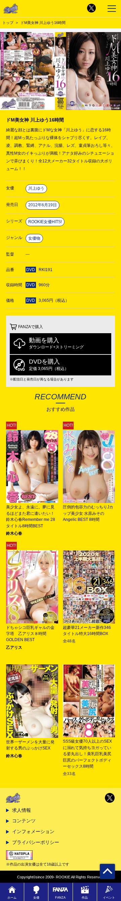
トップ (7, 23)
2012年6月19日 (42, 205)
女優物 (34, 238)
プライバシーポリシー (35, 842)
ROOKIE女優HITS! (45, 222)
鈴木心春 (14, 533)
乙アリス (14, 647)
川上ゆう (36, 188)
